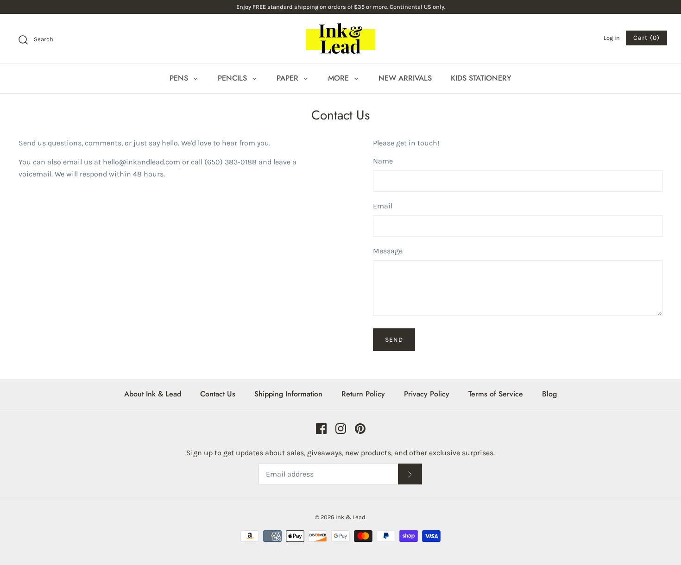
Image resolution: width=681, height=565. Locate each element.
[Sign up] (410, 474)
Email (382, 205)
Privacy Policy (426, 394)
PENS (180, 78)
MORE (339, 78)
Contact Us (217, 394)
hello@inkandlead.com (141, 161)
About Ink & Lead (152, 394)
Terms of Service (495, 394)
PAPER (289, 78)
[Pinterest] (360, 428)
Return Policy (363, 394)
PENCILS (233, 78)
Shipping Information (288, 394)
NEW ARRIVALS (405, 78)
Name (383, 161)
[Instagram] (340, 428)
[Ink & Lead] (340, 38)
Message (388, 250)
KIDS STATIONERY (481, 78)
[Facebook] (321, 428)
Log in (612, 37)
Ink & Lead (350, 517)
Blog (549, 394)
